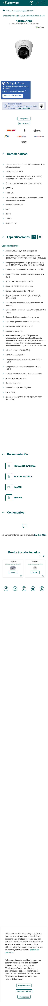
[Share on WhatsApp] (42, 589)
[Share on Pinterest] (24, 589)
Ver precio (24, 118)
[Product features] (34, 237)
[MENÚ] (43, 3)
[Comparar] (20, 576)
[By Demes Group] (11, 3)
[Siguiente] (43, 555)
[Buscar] (37, 3)
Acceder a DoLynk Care (13, 96)
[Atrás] (40, 555)
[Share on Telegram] (33, 589)
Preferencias (24, 997)
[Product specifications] (39, 237)
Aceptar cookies (24, 985)
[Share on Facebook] (6, 589)
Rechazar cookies (24, 991)
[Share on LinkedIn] (15, 589)
